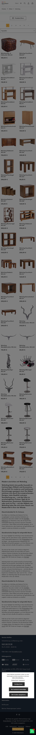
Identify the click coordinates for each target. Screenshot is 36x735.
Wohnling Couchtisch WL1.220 (7, 322)
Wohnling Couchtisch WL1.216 (7, 297)
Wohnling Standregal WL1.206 (25, 200)
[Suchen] (24, 3)
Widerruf (28, 726)
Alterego (26, 557)
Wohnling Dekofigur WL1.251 (7, 370)
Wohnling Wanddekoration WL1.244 (8, 346)
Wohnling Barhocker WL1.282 (7, 419)
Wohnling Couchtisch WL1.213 (25, 273)
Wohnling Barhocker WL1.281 (25, 395)
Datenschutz (13, 726)
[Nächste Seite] (28, 25)
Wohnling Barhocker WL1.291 (25, 419)
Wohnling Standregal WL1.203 (7, 175)
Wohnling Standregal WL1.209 (7, 248)
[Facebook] (17, 715)
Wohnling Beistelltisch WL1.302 (7, 468)
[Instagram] (19, 715)
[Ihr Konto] (28, 3)
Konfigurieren (18, 684)
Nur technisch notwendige (18, 689)
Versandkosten (7, 721)
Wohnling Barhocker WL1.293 (7, 443)
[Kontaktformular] (32, 731)
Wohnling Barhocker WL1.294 (25, 443)
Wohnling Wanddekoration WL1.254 (8, 395)
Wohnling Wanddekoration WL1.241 (26, 322)
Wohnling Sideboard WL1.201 (7, 151)
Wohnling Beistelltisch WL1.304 (26, 468)
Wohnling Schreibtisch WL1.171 (26, 102)
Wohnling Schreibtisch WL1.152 (8, 78)
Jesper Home (7, 555)
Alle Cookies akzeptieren (18, 694)
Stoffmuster (5, 704)
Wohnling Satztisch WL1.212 (6, 273)
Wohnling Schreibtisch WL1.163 (8, 102)
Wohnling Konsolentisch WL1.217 (26, 297)
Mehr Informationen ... (18, 678)
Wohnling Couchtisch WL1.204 (25, 175)
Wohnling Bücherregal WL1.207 (7, 224)
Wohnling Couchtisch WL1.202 (25, 151)
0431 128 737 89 (7, 644)
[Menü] (21, 3)
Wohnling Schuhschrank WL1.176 (26, 127)
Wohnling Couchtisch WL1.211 (25, 248)
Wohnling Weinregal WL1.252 (25, 370)
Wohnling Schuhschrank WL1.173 (8, 127)
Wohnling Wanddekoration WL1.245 (27, 346)
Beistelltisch (26, 539)
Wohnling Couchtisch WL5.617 (25, 54)
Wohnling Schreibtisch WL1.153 (26, 78)
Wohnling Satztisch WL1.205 (6, 200)
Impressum (21, 726)
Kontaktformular (17, 651)
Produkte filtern (19, 18)
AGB (7, 726)
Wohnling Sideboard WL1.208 (25, 224)
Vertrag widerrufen (18, 729)
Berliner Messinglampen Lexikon (11, 708)
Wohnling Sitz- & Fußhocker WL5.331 (6, 54)
